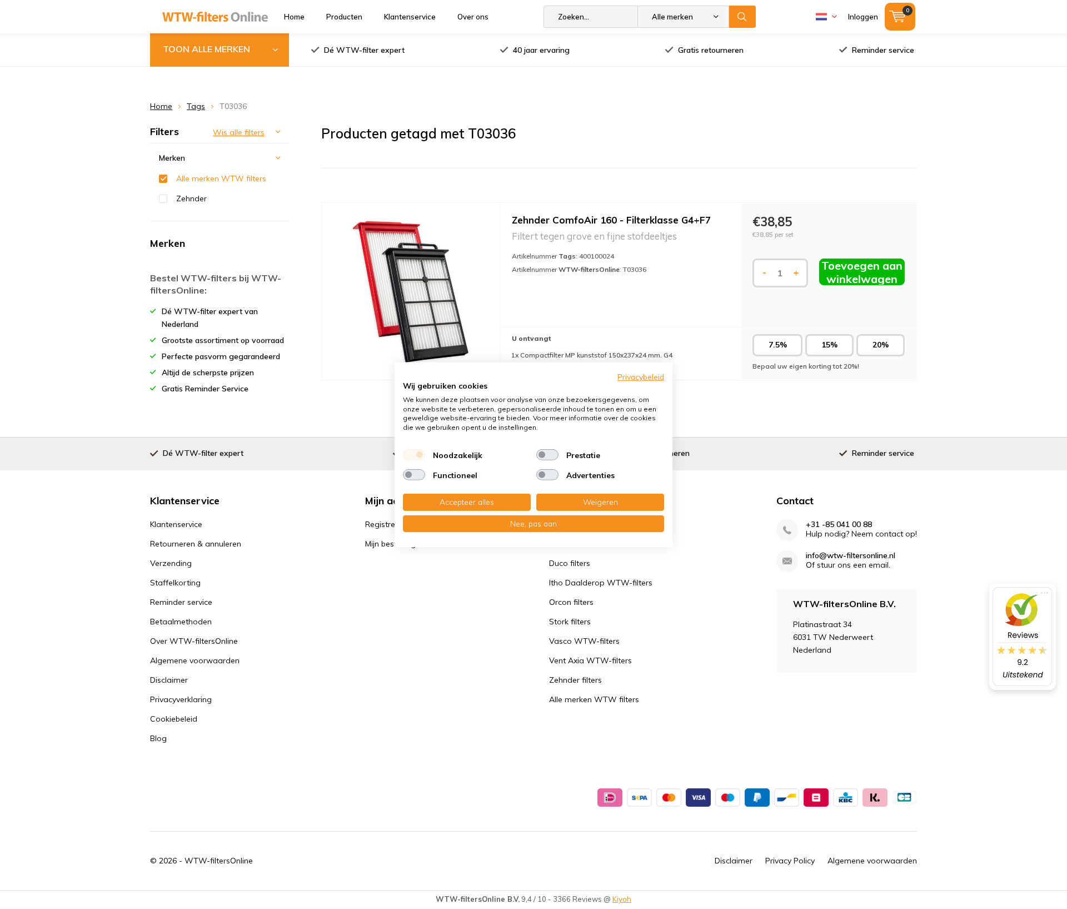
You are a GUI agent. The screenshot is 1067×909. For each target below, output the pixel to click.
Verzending (171, 563)
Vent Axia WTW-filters (590, 660)
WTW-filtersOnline (219, 861)
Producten (344, 16)
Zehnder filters (575, 680)
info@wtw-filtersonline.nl (850, 555)
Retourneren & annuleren (195, 544)
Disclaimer (169, 680)
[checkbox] (414, 454)
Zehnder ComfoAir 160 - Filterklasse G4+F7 (611, 220)
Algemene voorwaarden (195, 660)
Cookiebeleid (173, 719)
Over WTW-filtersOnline (194, 641)
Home (294, 16)
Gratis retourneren (711, 50)
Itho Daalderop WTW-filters (600, 583)
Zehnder (191, 198)
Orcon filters (571, 602)
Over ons (472, 16)
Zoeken (742, 17)
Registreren (386, 524)
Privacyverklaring (181, 699)
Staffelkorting (175, 583)
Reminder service (883, 50)
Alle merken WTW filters (221, 178)
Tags (196, 106)
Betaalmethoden (181, 622)
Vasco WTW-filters (584, 641)
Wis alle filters (239, 132)
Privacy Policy (790, 861)
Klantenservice (410, 16)
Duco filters (569, 563)
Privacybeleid (640, 376)
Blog (158, 738)
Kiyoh (621, 899)
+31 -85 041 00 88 (839, 524)
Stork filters (570, 622)
